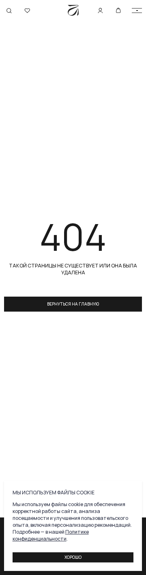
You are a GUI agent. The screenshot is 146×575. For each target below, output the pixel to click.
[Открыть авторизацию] (27, 11)
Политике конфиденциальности (51, 535)
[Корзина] (119, 10)
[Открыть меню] (137, 11)
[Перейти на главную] (73, 10)
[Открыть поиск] (9, 11)
